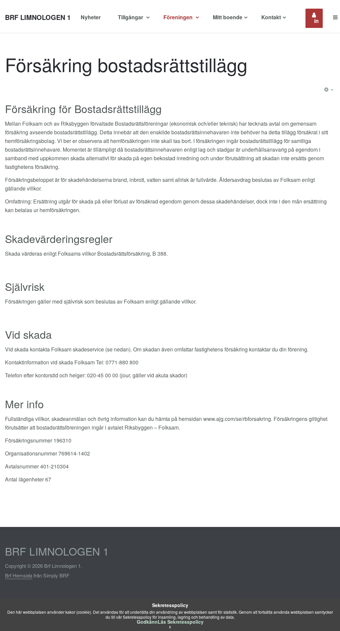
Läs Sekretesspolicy (181, 621)
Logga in (318, 18)
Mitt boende (227, 17)
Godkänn (147, 621)
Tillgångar (131, 17)
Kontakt (271, 17)
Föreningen (178, 17)
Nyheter (91, 17)
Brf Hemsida (18, 575)
